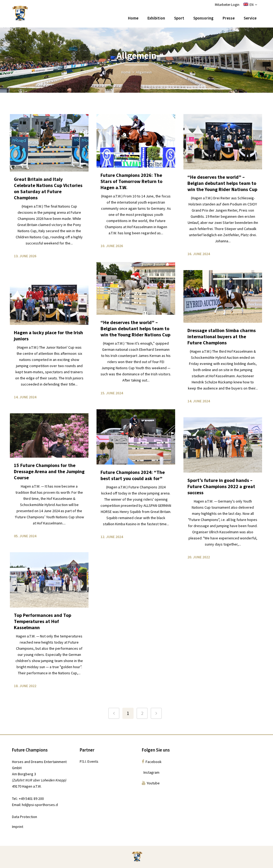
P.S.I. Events (89, 761)
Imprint (17, 826)
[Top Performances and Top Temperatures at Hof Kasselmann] (49, 580)
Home (126, 72)
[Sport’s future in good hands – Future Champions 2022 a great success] (222, 445)
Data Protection (24, 816)
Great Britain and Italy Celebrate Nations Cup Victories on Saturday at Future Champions (48, 188)
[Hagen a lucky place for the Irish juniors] (49, 298)
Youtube (153, 783)
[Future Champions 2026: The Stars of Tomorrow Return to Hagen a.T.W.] (136, 141)
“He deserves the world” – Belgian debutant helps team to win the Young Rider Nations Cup (222, 183)
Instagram (150, 772)
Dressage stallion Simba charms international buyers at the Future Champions (221, 336)
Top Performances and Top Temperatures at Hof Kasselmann (42, 621)
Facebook (154, 761)
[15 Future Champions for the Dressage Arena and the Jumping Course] (49, 435)
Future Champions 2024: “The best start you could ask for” (133, 475)
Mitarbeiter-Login (227, 4)
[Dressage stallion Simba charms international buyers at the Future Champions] (222, 296)
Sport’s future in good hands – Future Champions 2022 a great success (221, 486)
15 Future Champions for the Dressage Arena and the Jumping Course (49, 471)
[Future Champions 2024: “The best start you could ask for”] (136, 437)
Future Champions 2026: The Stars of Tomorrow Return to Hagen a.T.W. (131, 181)
